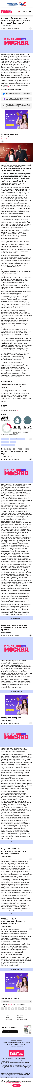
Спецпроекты (20, 1017)
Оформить (10, 1031)
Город (29, 138)
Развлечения (15, 28)
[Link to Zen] (12, 1008)
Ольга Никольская (6, 456)
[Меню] (30, 11)
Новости (8, 1013)
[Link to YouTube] (16, 1008)
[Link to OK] (9, 1008)
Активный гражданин (17, 439)
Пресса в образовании (22, 1019)
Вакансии (10, 1044)
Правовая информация (16, 1046)
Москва (13, 442)
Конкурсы (5, 439)
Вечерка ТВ (19, 1013)
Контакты (22, 1044)
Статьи (7, 1015)
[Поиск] (24, 11)
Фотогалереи (9, 1019)
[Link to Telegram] (19, 1008)
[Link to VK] (6, 1008)
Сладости (5, 442)
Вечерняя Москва (6, 25)
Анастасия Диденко (7, 136)
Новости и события (8, 445)
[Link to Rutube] (26, 1008)
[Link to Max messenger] (2, 1008)
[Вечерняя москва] (16, 1053)
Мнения (7, 1017)
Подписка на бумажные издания (12, 1042)
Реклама (19, 1040)
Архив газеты (20, 1015)
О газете (13, 1040)
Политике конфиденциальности (12, 1082)
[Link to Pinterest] (29, 1008)
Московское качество (11, 138)
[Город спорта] (19, 11)
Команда (16, 1044)
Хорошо (16, 1085)
